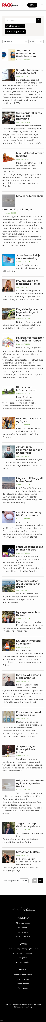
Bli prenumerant (23, 923)
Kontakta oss (23, 979)
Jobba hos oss (23, 984)
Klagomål (23, 958)
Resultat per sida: (11, 881)
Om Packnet (23, 988)
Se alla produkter (23, 936)
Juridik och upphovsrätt (23, 953)
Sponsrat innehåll (23, 962)
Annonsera (23, 932)
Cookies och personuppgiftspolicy (23, 949)
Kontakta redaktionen (23, 975)
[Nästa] (40, 880)
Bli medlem (23, 927)
